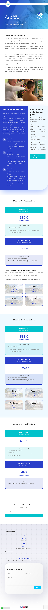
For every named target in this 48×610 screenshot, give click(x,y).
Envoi (37, 587)
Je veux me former (35, 156)
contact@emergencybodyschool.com (24, 548)
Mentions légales (12, 602)
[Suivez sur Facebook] (21, 607)
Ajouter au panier (23, 220)
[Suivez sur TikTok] (27, 607)
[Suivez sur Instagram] (24, 607)
